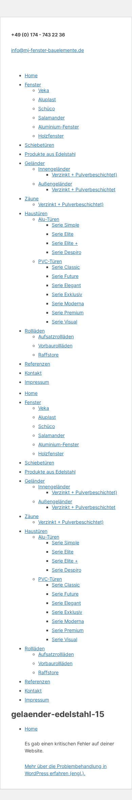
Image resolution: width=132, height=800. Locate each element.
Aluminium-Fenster (58, 127)
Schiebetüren (39, 145)
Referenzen (37, 364)
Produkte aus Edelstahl (50, 154)
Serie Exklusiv (67, 294)
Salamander (51, 117)
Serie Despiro (66, 252)
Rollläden (35, 331)
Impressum (37, 382)
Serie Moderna (68, 303)
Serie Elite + (65, 243)
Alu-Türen (48, 219)
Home (31, 75)
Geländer (35, 163)
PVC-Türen (50, 261)
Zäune (32, 198)
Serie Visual (64, 321)
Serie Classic (66, 267)
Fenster (33, 84)
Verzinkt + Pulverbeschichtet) (84, 174)
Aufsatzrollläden (56, 336)
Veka (43, 90)
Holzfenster (51, 136)
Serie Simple (65, 225)
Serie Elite (62, 234)
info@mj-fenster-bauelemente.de (47, 50)
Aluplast (47, 99)
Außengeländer (55, 184)
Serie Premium (68, 312)
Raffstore (48, 355)
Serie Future (65, 276)
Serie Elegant (66, 285)
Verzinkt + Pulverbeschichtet (83, 189)
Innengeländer (54, 169)
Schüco (46, 108)
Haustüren (36, 213)
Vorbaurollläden (55, 345)
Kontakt (33, 373)
